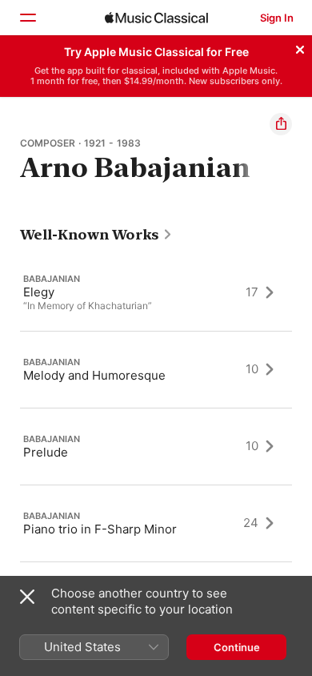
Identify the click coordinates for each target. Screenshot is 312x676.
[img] (156, 17)
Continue (237, 647)
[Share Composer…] (281, 124)
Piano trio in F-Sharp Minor (100, 528)
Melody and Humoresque (94, 374)
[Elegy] (156, 292)
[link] (96, 234)
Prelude (45, 451)
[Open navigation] (27, 17)
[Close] (300, 47)
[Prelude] (156, 446)
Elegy (38, 292)
